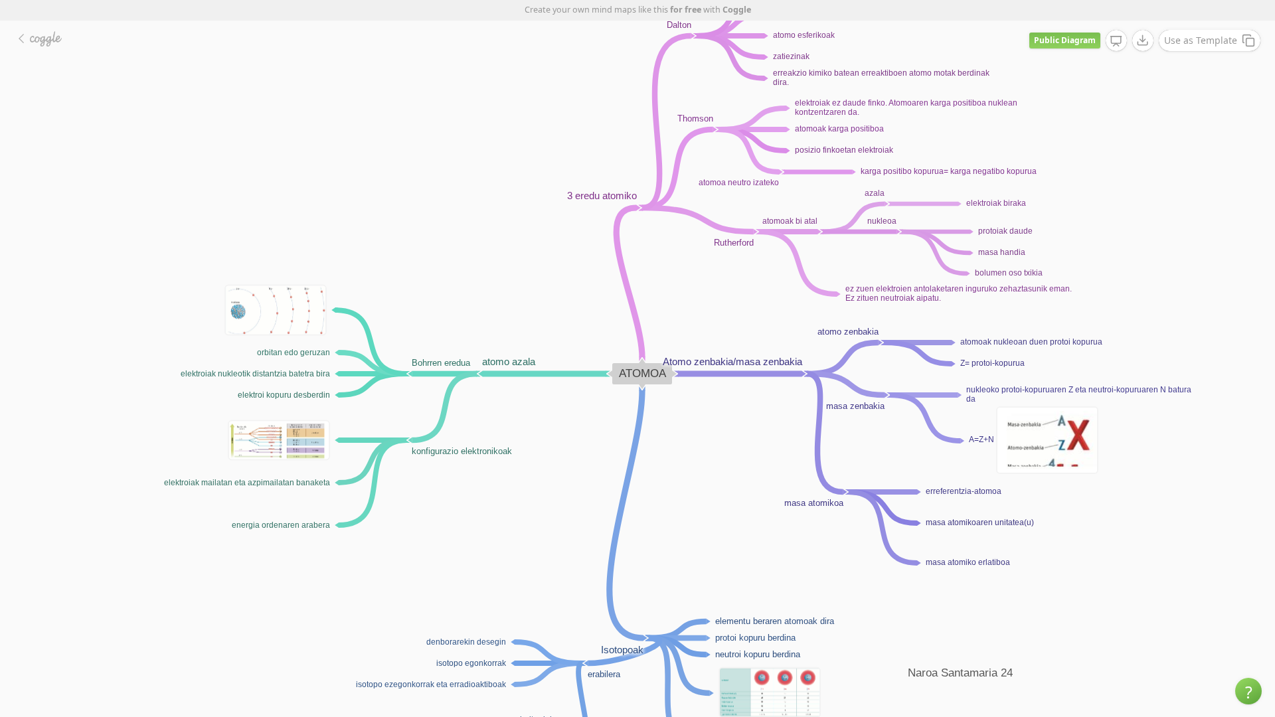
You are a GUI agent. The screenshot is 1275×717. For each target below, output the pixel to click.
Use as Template (1200, 40)
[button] (1248, 691)
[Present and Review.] (1116, 41)
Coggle (736, 9)
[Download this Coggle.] (1142, 40)
